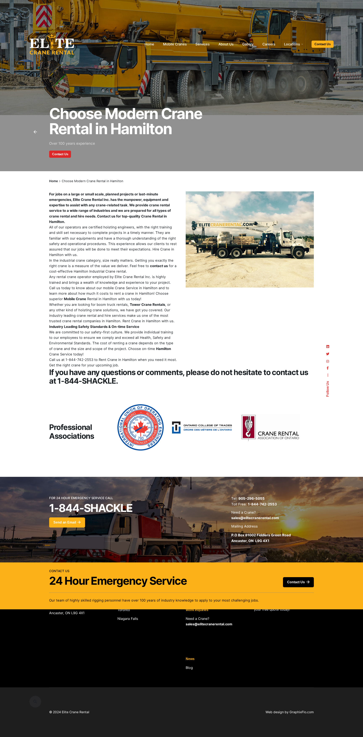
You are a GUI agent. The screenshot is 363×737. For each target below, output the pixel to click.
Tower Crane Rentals (147, 304)
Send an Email (64, 522)
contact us (159, 266)
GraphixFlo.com (301, 712)
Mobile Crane (75, 299)
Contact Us (322, 44)
